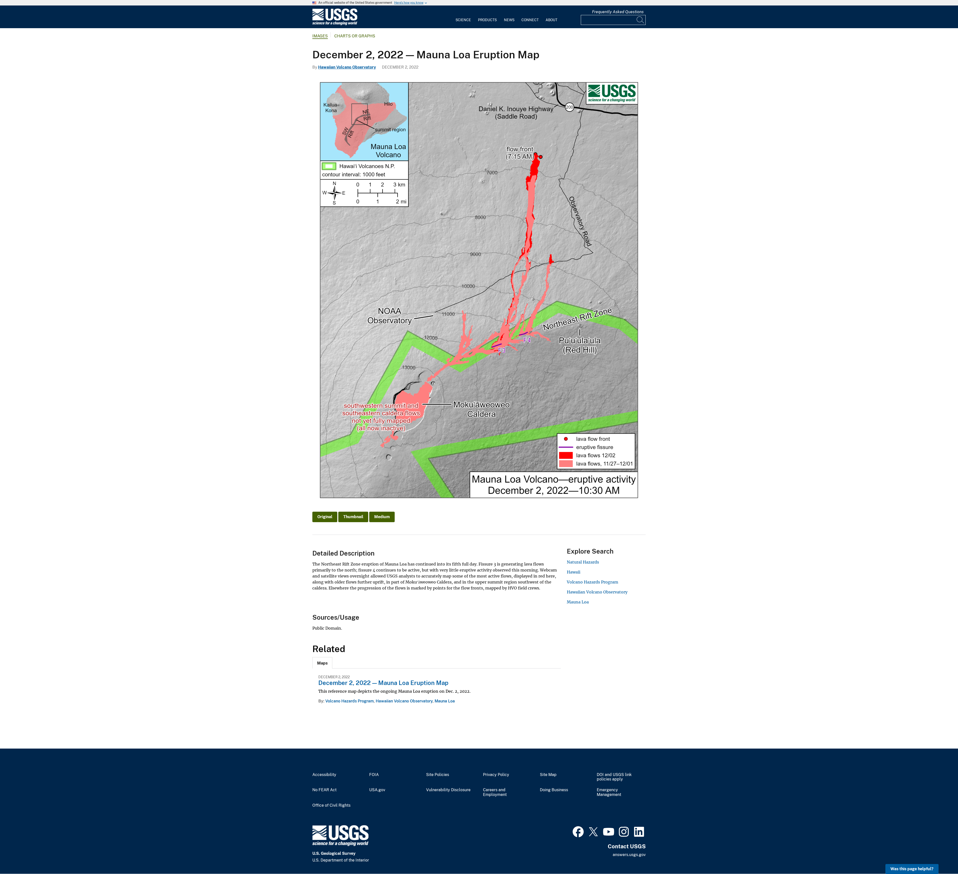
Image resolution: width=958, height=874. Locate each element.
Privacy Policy (496, 775)
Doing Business (554, 790)
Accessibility (324, 775)
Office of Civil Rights (331, 805)
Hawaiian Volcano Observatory (347, 67)
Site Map (548, 775)
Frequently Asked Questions (618, 11)
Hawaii (573, 572)
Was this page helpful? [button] (912, 869)
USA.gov (377, 790)
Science (463, 20)
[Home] (334, 24)
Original (324, 516)
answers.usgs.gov (629, 854)
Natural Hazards (583, 562)
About (551, 20)
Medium (382, 516)
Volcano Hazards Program (349, 701)
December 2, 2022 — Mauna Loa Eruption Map (383, 682)
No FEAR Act (324, 790)
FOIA (374, 775)
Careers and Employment (495, 792)
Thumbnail (353, 516)
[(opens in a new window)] (578, 831)
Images (320, 36)
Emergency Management (609, 792)
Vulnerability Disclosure (448, 790)
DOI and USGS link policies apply (614, 777)
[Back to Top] (940, 856)
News (509, 20)
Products (487, 20)
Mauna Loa (445, 701)
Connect (530, 20)
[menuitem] (463, 16)
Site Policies (437, 775)
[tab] (322, 663)
